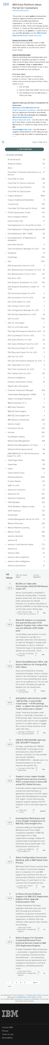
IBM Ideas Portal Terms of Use (30, 997)
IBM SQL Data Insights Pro (26, 850)
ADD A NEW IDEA (25, 149)
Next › (35, 982)
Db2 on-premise (29, 614)
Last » (10, 986)
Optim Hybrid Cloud (25, 887)
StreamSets (24, 692)
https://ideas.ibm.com (32, 35)
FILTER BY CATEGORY (15, 155)
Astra (22, 812)
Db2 (20, 614)
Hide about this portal (20, 10)
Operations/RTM (28, 734)
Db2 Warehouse (26, 769)
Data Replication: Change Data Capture (26, 929)
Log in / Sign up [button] (39, 142)
